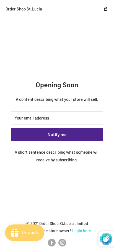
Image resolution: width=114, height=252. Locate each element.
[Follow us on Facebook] (52, 242)
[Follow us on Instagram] (62, 242)
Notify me (57, 134)
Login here (81, 230)
